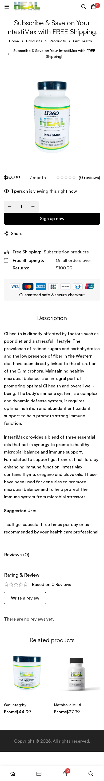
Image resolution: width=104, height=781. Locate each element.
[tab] (16, 555)
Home (14, 41)
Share (16, 233)
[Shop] (39, 773)
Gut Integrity (15, 704)
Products (34, 41)
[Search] (84, 6)
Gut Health (82, 41)
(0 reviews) (89, 177)
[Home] (13, 773)
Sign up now (52, 218)
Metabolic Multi (67, 704)
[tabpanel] (52, 597)
